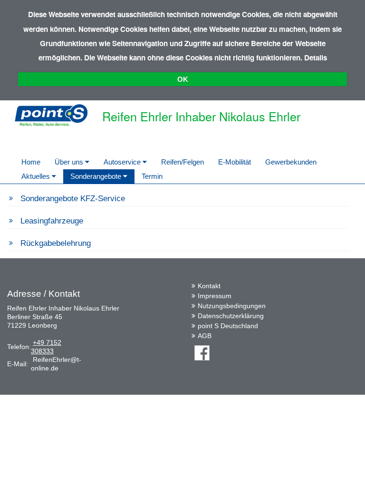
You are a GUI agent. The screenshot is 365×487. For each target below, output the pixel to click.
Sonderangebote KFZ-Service (72, 198)
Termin (152, 176)
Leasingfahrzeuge (51, 220)
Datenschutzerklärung (231, 316)
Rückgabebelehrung (55, 243)
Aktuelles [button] (36, 176)
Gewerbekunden (291, 162)
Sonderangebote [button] (96, 176)
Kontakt (209, 286)
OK (182, 79)
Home (30, 162)
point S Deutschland (228, 326)
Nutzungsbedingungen (232, 306)
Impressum (214, 296)
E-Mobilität (234, 162)
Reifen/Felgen (182, 162)
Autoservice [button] (123, 162)
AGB (204, 336)
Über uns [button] (70, 162)
